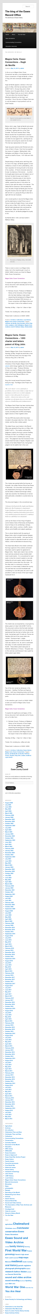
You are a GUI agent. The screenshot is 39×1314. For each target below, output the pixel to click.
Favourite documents (11, 1163)
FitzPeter (27, 754)
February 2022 (9, 886)
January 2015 (9, 1050)
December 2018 (10, 952)
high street (25, 1254)
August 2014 (9, 1060)
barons (7, 754)
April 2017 (8, 994)
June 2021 (8, 900)
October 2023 (9, 855)
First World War (10, 1165)
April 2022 (8, 882)
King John (17, 755)
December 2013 (10, 1077)
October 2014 (9, 1056)
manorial (15, 1258)
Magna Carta (28, 325)
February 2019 (9, 948)
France (7, 755)
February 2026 (9, 815)
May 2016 (8, 1017)
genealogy (10, 1254)
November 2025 (10, 821)
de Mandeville (14, 754)
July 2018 (8, 963)
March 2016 (8, 1021)
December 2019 (10, 927)
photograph (9, 1268)
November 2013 (10, 1079)
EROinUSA (8, 1151)
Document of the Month (12, 1144)
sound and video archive (18, 1277)
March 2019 (8, 946)
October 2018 (9, 956)
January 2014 (9, 1075)
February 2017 (9, 998)
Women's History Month (12, 1213)
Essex (21, 1231)
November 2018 (10, 954)
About (13, 34)
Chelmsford (21, 1224)
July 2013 (8, 1087)
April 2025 (8, 830)
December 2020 (10, 904)
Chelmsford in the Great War (14, 1307)
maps (25, 1257)
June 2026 (8, 807)
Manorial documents (11, 1182)
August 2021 (9, 896)
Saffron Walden (20, 1271)
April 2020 (8, 919)
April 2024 (8, 844)
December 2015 (10, 1027)
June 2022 (8, 877)
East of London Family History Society (17, 1311)
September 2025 (10, 825)
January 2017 (9, 1000)
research (9, 1271)
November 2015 (10, 1029)
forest (27, 323)
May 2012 (8, 1116)
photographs (9, 1188)
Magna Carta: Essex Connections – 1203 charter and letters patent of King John (15, 339)
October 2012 (9, 1106)
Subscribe (10, 788)
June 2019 (8, 940)
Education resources (11, 46)
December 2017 (10, 977)
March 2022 (8, 884)
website (7, 366)
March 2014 (8, 1071)
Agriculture (8, 1126)
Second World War (11, 1201)
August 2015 (9, 1035)
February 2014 (9, 1073)
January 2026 (9, 817)
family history (17, 1246)
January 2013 (9, 1100)
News (6, 1186)
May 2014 (8, 1067)
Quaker (28, 1268)
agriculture (9, 1224)
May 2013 (8, 1091)
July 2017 (8, 988)
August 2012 (9, 1110)
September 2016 (10, 1008)
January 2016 (9, 1025)
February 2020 (9, 923)
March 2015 (8, 1046)
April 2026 (8, 811)
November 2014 (10, 1054)
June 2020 (8, 915)
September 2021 (10, 894)
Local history (27, 320)
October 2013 (9, 1081)
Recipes (7, 1190)
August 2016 (9, 1010)
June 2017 (8, 990)
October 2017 (9, 981)
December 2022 (10, 869)
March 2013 (8, 1096)
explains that (9, 385)
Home (7, 34)
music (24, 1262)
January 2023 (9, 867)
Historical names (10, 1167)
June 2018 (8, 965)
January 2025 (9, 834)
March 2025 (8, 832)
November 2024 (10, 836)
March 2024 (8, 846)
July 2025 (8, 828)
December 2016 (10, 1002)
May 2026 (8, 809)
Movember (8, 1184)
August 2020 (9, 911)
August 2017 (9, 986)
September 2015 (10, 1033)
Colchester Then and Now (13, 1134)
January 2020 (9, 925)
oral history (11, 1265)
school (29, 1272)
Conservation (9, 1140)
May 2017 (8, 992)
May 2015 (8, 1042)
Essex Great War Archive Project (15, 1157)
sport (6, 1283)
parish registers (24, 1265)
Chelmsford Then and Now (13, 1132)
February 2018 (9, 973)
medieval (7, 327)
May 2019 (8, 942)
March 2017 (8, 996)
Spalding (28, 1281)
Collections (19, 320)
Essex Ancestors (10, 1153)
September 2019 (10, 934)
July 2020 (8, 913)
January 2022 (9, 888)
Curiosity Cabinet (10, 1142)
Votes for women (10, 1211)
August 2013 (9, 1085)
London (23, 755)
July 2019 (8, 938)
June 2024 (8, 842)
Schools (7, 1196)
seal (6, 1274)
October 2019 (9, 932)
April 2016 (8, 1019)
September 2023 (10, 857)
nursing (29, 1262)
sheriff (13, 327)
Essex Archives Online (12, 1313)
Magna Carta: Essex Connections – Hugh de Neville (15, 62)
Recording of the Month (12, 1192)
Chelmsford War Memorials (13, 1309)
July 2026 (8, 805)
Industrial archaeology (12, 1171)
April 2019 (8, 944)
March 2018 (8, 971)
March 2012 (8, 1119)
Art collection (9, 1130)
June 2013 (8, 1089)
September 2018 (10, 958)
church (14, 1228)
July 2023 (8, 859)
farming (27, 1246)
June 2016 (8, 1015)
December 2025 (10, 819)
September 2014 (10, 1058)
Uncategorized (9, 1209)
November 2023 (10, 853)
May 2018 (8, 967)
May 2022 (8, 880)
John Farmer (9, 1174)
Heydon (12, 755)
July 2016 (8, 1013)
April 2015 (8, 1044)
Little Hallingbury (19, 325)
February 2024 (9, 848)
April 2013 (8, 1094)
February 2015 (9, 1048)
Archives (13, 320)
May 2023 (8, 863)
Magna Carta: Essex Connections (14, 321)
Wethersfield (28, 327)
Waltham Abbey (19, 327)
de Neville (14, 323)
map (20, 1257)
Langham (11, 325)
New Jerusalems (10, 38)
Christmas (8, 1228)
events (7, 1246)
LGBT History (9, 1176)
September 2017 (10, 983)
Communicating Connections (13, 42)
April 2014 (8, 1069)
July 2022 (8, 875)
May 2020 (8, 917)
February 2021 (9, 902)
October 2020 (9, 907)
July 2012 (8, 1112)
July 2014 (8, 1062)
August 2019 (9, 936)
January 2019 (9, 950)
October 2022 (9, 873)
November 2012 (10, 1104)
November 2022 (10, 871)
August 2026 (9, 803)
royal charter (9, 757)
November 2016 (10, 1004)
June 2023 (8, 861)
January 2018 (9, 975)
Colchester (23, 1227)
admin (22, 68)
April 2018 (8, 969)
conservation (11, 1231)
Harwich (18, 1254)
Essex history (27, 750)
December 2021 (10, 890)
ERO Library (9, 1149)
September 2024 (10, 840)
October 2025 (9, 823)
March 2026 (8, 813)
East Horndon (21, 323)
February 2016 (9, 1023)
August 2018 (9, 961)
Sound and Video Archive (13, 1203)
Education (8, 1147)
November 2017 (10, 979)
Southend (22, 1280)
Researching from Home (12, 1194)
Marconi (8, 1262)
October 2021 (9, 892)
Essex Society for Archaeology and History (18, 1299)
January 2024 (9, 850)
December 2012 (10, 1102)
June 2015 (8, 1040)
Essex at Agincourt (11, 1155)
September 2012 (10, 1108)
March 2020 (8, 921)
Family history (9, 1161)
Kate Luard (9, 1258)
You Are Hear (21, 34)
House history (9, 1169)
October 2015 (9, 1031)
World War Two (29, 1287)
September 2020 (10, 909)
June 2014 (8, 1065)
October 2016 (9, 1006)
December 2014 (10, 1052)
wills (13, 1283)
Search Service (9, 1198)
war (10, 1283)
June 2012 (8, 1114)
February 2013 (9, 1098)
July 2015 (8, 1037)
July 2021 (8, 898)
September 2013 (10, 1083)
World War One (15, 1287)
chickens (7, 323)
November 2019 (10, 929)
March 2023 (8, 865)
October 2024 (9, 838)
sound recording (12, 1280)
